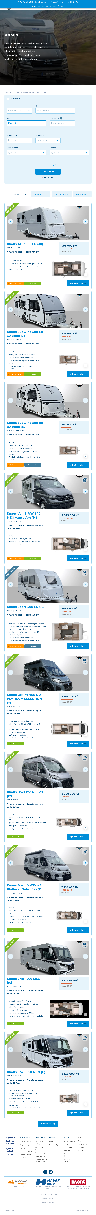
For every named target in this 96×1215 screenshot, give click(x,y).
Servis (51, 1141)
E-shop (9, 1154)
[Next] (85, 221)
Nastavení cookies (48, 1202)
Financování (68, 1147)
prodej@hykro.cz (58, 2)
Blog (79, 1141)
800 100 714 (74, 2)
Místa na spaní (12, 148)
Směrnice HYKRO (48, 1198)
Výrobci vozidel (9, 1150)
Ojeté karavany (40, 1153)
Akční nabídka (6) (17, 99)
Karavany (23, 1148)
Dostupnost (55, 118)
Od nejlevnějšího (61, 194)
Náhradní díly (53, 1145)
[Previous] (10, 221)
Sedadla (53, 148)
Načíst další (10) (48, 1124)
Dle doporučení (19, 194)
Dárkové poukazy (10, 1142)
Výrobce (10, 118)
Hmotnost (39, 135)
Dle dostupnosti (40, 194)
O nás (80, 1137)
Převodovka (12, 135)
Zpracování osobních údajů (48, 1194)
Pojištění (67, 1150)
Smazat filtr (49, 178)
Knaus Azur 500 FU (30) (25, 244)
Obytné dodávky (25, 1141)
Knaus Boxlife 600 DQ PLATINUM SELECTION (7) (24, 698)
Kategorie (39, 106)
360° (85, 480)
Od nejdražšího (82, 194)
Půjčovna (10, 1137)
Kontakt (81, 1151)
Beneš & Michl (87, 1210)
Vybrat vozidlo (76, 283)
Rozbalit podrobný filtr (48, 165)
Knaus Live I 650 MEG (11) (26, 1072)
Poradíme (81, 1147)
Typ (8, 106)
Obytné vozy (24, 1145)
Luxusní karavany (26, 1151)
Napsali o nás (82, 1144)
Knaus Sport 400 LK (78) (26, 607)
